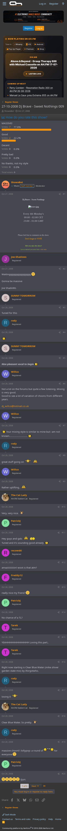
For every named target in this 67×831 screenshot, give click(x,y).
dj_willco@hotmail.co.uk (15, 406)
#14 (63, 612)
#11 (63, 532)
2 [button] (6, 137)
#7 (64, 425)
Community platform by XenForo (28, 828)
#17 (63, 690)
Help (50, 819)
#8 (64, 455)
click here (43, 249)
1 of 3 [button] (24, 786)
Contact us (7, 819)
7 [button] (6, 127)
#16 (63, 662)
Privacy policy (39, 819)
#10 (63, 506)
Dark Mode (10, 814)
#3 (64, 307)
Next (34, 786)
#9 (64, 481)
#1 (64, 194)
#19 (63, 742)
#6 (64, 383)
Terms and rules (22, 819)
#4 (64, 332)
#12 (63, 562)
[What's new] (63, 4)
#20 (63, 773)
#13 (63, 587)
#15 (63, 637)
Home (58, 819)
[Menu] (4, 3)
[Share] (60, 194)
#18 (63, 716)
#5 (64, 358)
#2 (64, 268)
